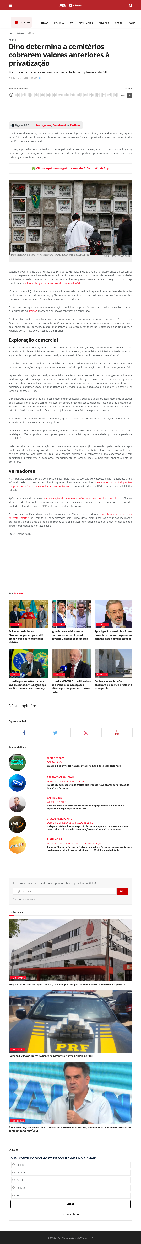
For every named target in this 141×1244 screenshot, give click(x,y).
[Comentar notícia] (40, 78)
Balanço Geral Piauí (61, 777)
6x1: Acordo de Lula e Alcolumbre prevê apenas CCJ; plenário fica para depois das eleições (27, 637)
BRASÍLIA (59, 674)
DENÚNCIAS (86, 23)
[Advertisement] (70, 110)
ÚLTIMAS (42, 23)
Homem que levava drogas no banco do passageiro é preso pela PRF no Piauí (51, 1056)
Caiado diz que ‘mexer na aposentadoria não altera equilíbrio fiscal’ (84, 765)
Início (11, 32)
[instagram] (86, 732)
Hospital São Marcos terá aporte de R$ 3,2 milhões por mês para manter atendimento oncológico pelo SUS (67, 984)
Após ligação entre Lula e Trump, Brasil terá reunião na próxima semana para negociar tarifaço (114, 635)
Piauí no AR (54, 839)
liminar (33, 311)
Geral (19, 1180)
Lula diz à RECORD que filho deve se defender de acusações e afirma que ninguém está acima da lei (71, 686)
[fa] (117, 732)
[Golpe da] (17, 844)
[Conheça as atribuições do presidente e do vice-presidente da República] (114, 663)
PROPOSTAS (17, 1121)
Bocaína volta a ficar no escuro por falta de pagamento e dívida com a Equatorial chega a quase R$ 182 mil (85, 807)
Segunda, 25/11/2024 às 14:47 (23, 78)
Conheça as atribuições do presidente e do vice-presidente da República (114, 684)
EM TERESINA (18, 978)
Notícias (20, 32)
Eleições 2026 (55, 758)
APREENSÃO (17, 1049)
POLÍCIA (59, 23)
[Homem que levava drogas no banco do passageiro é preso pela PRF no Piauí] (70, 1021)
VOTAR (71, 1204)
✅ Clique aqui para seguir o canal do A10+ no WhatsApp (70, 168)
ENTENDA (102, 674)
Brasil (19, 1195)
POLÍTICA (134, 23)
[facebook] (24, 732)
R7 (71, 23)
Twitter (75, 125)
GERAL (119, 23)
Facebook (60, 125)
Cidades (20, 1172)
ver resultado (70, 1214)
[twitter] (55, 732)
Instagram (43, 125)
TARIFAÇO (102, 624)
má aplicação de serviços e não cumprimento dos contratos (81, 498)
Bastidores (54, 797)
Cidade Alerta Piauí (60, 818)
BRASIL (15, 674)
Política (30, 32)
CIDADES (104, 23)
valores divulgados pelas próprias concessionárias (54, 283)
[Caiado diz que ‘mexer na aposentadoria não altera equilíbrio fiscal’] (17, 762)
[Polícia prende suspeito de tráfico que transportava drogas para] (17, 782)
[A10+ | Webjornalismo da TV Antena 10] (70, 5)
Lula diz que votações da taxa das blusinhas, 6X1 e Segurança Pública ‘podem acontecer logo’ (27, 684)
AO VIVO (25, 22)
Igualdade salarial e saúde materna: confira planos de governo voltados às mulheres (70, 635)
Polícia (19, 1164)
